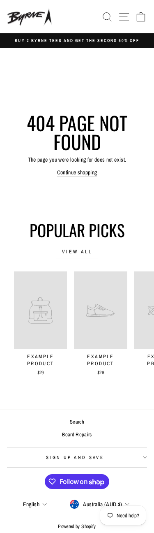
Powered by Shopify (77, 526)
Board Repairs (77, 434)
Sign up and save (75, 457)
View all (77, 251)
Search (77, 421)
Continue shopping (77, 172)
